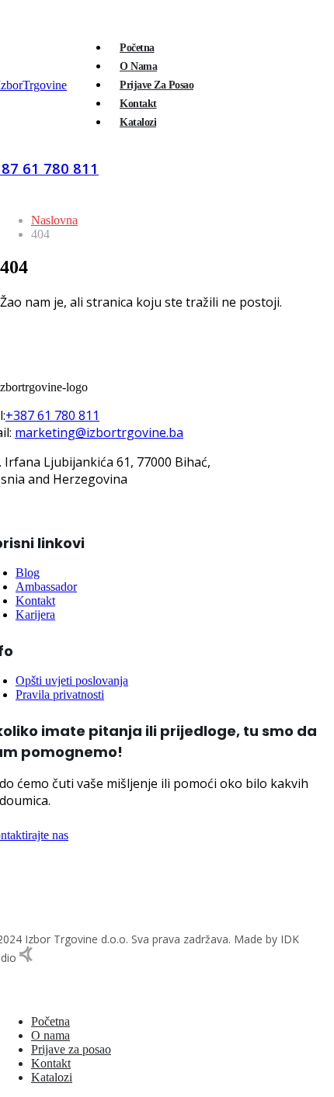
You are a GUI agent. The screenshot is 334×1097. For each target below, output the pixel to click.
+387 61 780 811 (52, 415)
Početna (137, 48)
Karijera (35, 614)
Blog (28, 572)
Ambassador (46, 586)
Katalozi (138, 122)
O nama (138, 66)
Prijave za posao (156, 85)
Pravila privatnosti (60, 694)
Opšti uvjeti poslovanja (72, 680)
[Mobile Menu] (119, 161)
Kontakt (138, 103)
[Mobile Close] (4, 995)
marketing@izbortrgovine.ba (99, 432)
